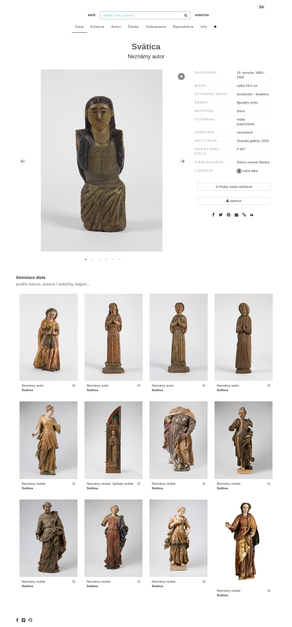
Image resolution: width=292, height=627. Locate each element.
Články (133, 26)
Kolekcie (97, 26)
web (92, 15)
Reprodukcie (183, 26)
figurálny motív (247, 102)
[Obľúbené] (215, 27)
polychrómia (245, 124)
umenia (202, 15)
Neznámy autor (146, 56)
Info (204, 26)
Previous (22, 161)
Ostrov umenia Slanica (253, 162)
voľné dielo (249, 171)
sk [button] (261, 7)
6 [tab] (119, 259)
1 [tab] (85, 259)
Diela (79, 26)
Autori (116, 26)
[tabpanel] (102, 161)
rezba (241, 119)
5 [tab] (113, 259)
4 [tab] (106, 259)
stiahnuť (235, 201)
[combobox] (145, 15)
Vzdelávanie (156, 26)
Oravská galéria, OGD (253, 141)
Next (182, 161)
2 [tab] (92, 259)
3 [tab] (99, 259)
